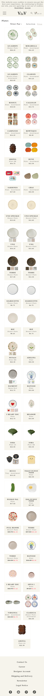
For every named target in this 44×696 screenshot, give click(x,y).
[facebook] (11, 693)
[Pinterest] (27, 693)
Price (39, 24)
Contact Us (22, 662)
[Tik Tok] (34, 693)
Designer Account (22, 671)
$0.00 (39, 14)
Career (22, 667)
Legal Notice (22, 685)
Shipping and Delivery (22, 676)
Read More (19, 8)
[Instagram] (19, 693)
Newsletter (22, 681)
